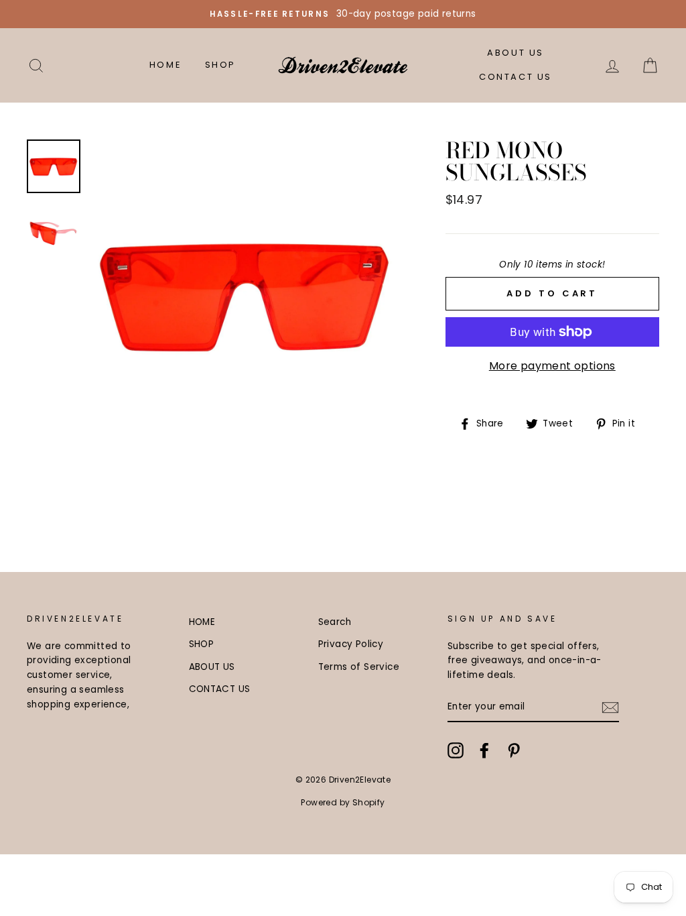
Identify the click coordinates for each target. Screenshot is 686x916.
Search (334, 622)
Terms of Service (358, 667)
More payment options (552, 366)
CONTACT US (515, 76)
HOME (165, 64)
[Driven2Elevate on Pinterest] (514, 750)
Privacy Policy (351, 644)
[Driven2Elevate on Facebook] (484, 750)
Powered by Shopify (343, 802)
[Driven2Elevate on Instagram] (456, 750)
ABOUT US (515, 52)
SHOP (220, 64)
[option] (343, 14)
